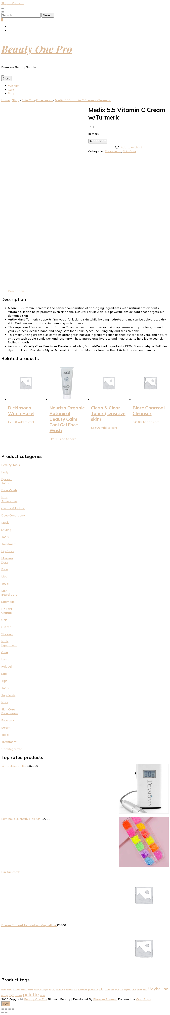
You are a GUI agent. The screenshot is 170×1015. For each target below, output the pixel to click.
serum (42, 995)
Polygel (6, 666)
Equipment (9, 645)
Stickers (7, 634)
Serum (5, 727)
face (75, 990)
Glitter (6, 627)
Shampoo (8, 602)
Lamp (5, 659)
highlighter (102, 989)
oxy (20, 995)
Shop (11, 93)
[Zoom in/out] (2, 1009)
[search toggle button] (2, 11)
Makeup (7, 558)
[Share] (9, 1009)
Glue (4, 652)
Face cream (113, 151)
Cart (11, 89)
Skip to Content (12, 3)
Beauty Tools (10, 465)
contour (24, 990)
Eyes (4, 562)
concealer (16, 990)
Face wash (8, 720)
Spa (4, 674)
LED (121, 990)
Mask (5, 522)
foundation (82, 990)
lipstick (133, 990)
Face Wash (9, 490)
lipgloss (127, 990)
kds (112, 990)
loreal (145, 990)
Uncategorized (11, 749)
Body (4, 472)
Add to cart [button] (26, 422)
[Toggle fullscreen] (6, 1009)
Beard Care (9, 594)
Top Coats (8, 695)
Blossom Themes (105, 999)
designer (45, 990)
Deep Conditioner (13, 515)
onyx (17, 995)
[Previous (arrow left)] (2, 1012)
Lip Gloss (7, 551)
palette (31, 994)
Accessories (9, 501)
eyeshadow (68, 990)
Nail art (6, 609)
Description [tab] (16, 291)
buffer (3, 990)
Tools (5, 483)
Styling (6, 530)
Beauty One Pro (36, 48)
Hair (4, 497)
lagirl (117, 990)
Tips (4, 681)
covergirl (37, 990)
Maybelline (158, 988)
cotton (30, 990)
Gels (4, 620)
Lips (4, 576)
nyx (11, 995)
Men (4, 591)
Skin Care (129, 151)
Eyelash (6, 479)
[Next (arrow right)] (6, 1012)
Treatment (9, 544)
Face (4, 569)
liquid (139, 990)
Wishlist (14, 86)
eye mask (59, 990)
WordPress (143, 999)
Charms (6, 613)
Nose (4, 702)
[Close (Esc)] (13, 1009)
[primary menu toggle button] (2, 75)
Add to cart (98, 141)
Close (6, 78)
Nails (4, 641)
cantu (9, 990)
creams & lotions (13, 508)
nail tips (4, 995)
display (52, 990)
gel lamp (91, 990)
